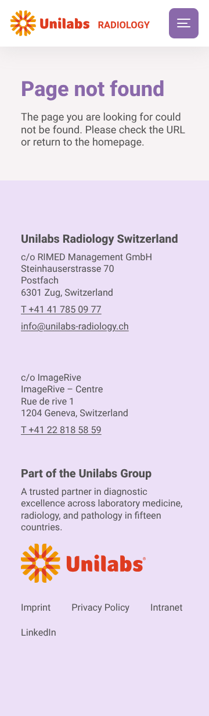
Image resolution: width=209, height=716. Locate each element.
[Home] (80, 23)
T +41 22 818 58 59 (61, 429)
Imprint (36, 607)
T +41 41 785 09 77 (61, 309)
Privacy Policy (100, 607)
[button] (184, 23)
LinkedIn (38, 632)
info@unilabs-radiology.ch (75, 326)
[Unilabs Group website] (104, 565)
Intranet (166, 607)
